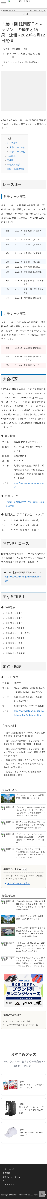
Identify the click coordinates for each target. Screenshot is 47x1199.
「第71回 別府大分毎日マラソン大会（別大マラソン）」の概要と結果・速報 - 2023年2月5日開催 (24, 752)
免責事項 (6, 1173)
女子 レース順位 (17, 152)
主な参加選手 (13, 164)
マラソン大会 (18, 54)
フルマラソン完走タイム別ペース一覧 (21, 1025)
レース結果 (12, 143)
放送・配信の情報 (15, 169)
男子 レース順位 (17, 147)
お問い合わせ (8, 1169)
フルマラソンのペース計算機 (17, 1021)
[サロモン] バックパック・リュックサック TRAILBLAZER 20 (31, 1110)
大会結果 (30, 54)
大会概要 (11, 156)
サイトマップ (8, 1184)
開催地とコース (14, 160)
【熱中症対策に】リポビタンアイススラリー (31, 1086)
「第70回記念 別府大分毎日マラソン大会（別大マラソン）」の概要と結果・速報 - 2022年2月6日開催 (24, 763)
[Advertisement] (23, 87)
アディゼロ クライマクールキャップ (31, 1133)
